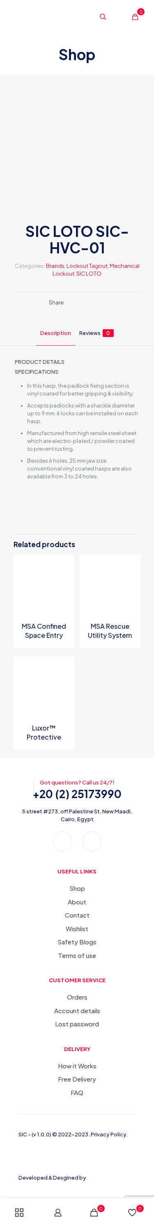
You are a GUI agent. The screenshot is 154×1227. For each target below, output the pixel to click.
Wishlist (77, 928)
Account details (77, 1010)
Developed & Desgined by (52, 1177)
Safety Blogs (77, 942)
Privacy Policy (108, 1134)
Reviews (94, 333)
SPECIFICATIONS (36, 371)
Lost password (77, 1024)
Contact (77, 915)
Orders (77, 997)
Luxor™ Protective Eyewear (44, 737)
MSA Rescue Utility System (110, 630)
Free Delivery (77, 1079)
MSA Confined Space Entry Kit (44, 635)
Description (55, 333)
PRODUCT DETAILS (39, 361)
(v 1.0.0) (42, 1134)
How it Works (77, 1066)
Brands (55, 265)
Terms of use (77, 955)
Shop (77, 888)
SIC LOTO (88, 273)
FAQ (77, 1092)
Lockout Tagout (87, 265)
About (77, 902)
